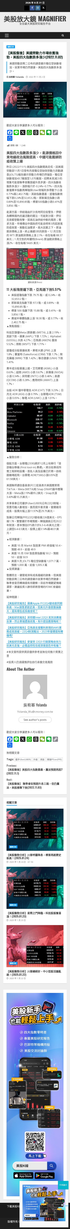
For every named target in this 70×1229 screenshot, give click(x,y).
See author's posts (35, 720)
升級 (35, 759)
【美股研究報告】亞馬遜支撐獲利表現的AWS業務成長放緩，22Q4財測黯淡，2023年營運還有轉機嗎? (35, 631)
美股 (42, 759)
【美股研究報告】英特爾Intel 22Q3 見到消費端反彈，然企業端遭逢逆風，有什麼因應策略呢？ (34, 619)
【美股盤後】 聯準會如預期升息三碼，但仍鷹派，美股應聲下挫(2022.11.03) (33, 783)
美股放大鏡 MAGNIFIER (35, 18)
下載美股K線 (14, 1206)
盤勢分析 (10, 47)
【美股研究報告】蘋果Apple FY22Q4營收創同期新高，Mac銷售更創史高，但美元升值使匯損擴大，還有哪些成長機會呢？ (34, 607)
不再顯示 (63, 1185)
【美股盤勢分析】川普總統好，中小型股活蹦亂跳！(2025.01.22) (35, 946)
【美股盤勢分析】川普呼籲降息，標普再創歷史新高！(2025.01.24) (35, 830)
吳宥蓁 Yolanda (16, 77)
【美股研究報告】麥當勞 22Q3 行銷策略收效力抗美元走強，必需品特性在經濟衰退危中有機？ (34, 643)
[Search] (63, 35)
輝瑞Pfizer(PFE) (54, 759)
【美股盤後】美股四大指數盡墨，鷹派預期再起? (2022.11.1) (35, 769)
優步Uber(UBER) (23, 759)
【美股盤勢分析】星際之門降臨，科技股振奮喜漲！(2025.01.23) (35, 888)
